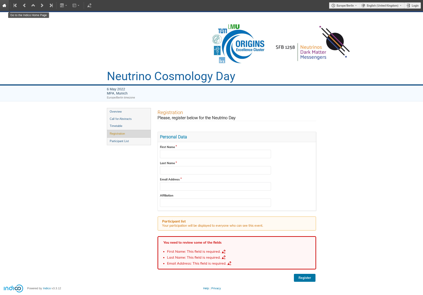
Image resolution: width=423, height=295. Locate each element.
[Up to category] (33, 5)
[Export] (64, 5)
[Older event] (24, 5)
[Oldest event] (15, 5)
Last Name (167, 163)
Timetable (116, 126)
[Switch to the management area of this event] (89, 5)
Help (206, 288)
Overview (116, 111)
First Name (167, 147)
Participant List (119, 141)
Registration (117, 133)
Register (305, 278)
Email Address (170, 179)
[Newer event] (42, 5)
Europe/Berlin (345, 5)
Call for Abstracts (121, 119)
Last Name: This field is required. (194, 257)
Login (415, 5)
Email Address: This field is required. (196, 263)
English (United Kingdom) (383, 5)
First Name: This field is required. (194, 251)
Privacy (216, 288)
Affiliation (166, 195)
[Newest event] (50, 5)
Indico (47, 288)
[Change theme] (76, 5)
